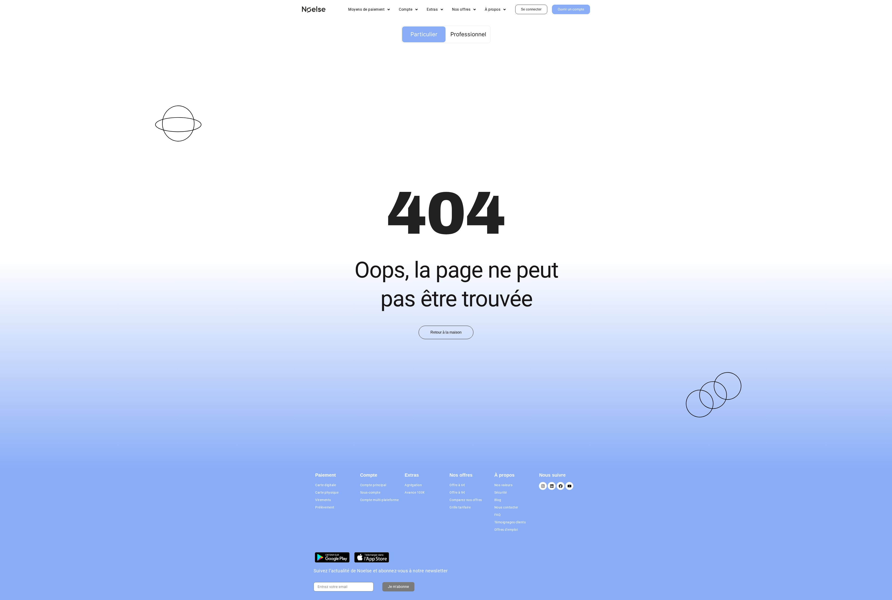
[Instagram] (543, 486)
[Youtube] (569, 486)
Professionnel (468, 34)
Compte (405, 9)
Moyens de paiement (366, 9)
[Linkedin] (552, 486)
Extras (432, 9)
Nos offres (461, 9)
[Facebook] (560, 486)
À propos (492, 9)
